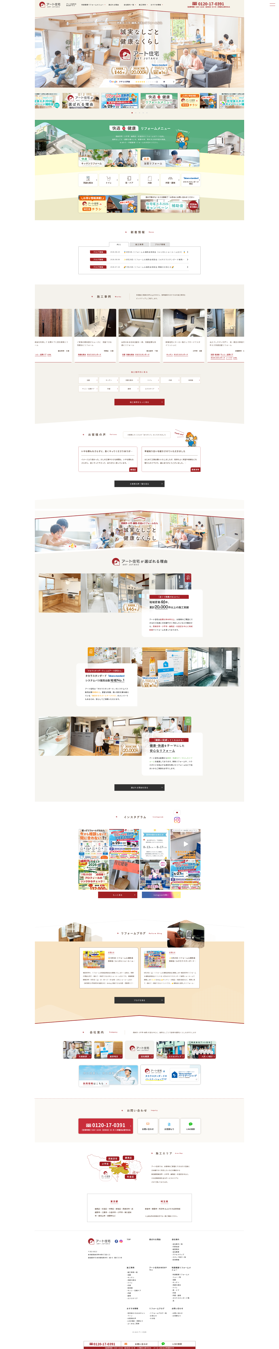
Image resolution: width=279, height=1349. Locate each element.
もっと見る (117, 895)
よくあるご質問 (133, 1323)
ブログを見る (139, 1000)
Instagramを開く (161, 895)
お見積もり (177, 1316)
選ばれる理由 (114, 5)
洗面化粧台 (132, 1280)
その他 (152, 1318)
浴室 (129, 1275)
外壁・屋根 (177, 1295)
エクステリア (133, 1298)
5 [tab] (146, 112)
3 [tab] (139, 112)
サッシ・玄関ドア (134, 1290)
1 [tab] (132, 112)
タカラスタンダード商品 (181, 1299)
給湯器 (130, 1288)
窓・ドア (176, 1290)
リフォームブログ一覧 (158, 1313)
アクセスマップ (178, 1254)
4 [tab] (143, 112)
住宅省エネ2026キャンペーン (136, 1314)
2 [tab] (135, 112)
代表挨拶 (176, 1247)
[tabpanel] (119, 100)
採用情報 (176, 1260)
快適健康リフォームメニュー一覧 (181, 1275)
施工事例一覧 (133, 1272)
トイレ (130, 1283)
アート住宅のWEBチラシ (71, 5)
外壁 (129, 1293)
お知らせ (153, 1316)
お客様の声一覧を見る (139, 483)
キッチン (131, 1277)
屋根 (129, 1296)
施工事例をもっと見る (139, 402)
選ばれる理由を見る (139, 787)
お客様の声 (132, 1318)
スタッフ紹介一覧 (179, 1257)
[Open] (93, 844)
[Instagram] (106, 856)
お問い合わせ (178, 1313)
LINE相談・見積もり (135, 1321)
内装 (129, 1285)
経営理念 (176, 1249)
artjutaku (93, 831)
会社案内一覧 (178, 1244)
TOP (129, 1239)
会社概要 (176, 1252)
